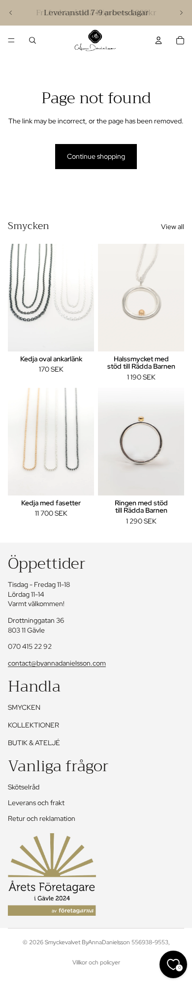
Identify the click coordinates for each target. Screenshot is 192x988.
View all (172, 226)
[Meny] (11, 40)
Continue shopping (96, 156)
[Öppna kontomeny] (158, 40)
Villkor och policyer (96, 962)
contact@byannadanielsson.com (57, 663)
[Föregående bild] (11, 13)
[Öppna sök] (32, 40)
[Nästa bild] (181, 13)
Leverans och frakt (36, 802)
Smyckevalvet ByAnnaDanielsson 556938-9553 (106, 942)
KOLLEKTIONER (33, 725)
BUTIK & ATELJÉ (34, 742)
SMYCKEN (24, 707)
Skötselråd (23, 787)
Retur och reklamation (41, 818)
